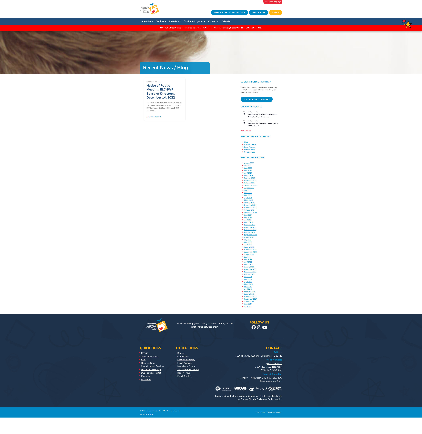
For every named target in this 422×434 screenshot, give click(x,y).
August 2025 (249, 188)
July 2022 (247, 257)
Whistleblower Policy (188, 369)
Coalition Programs (194, 21)
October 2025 (249, 183)
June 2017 (248, 304)
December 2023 (250, 227)
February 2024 (249, 225)
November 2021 (250, 272)
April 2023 (248, 245)
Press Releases (249, 147)
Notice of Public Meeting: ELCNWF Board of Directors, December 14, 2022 (160, 91)
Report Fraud (183, 372)
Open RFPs (182, 356)
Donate (275, 12)
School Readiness (150, 356)
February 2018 (249, 292)
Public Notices (249, 150)
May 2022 (248, 259)
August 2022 (249, 254)
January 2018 (249, 294)
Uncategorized (249, 152)
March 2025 (248, 200)
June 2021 (248, 277)
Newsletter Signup (186, 366)
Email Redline (184, 376)
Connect (212, 21)
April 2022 (248, 262)
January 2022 (249, 267)
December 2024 (250, 205)
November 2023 (250, 230)
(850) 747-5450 (269, 370)
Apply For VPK (259, 12)
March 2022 (248, 264)
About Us (146, 21)
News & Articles (250, 145)
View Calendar (246, 131)
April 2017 (248, 306)
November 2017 (250, 296)
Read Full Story (153, 117)
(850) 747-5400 (274, 363)
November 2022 (250, 249)
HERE (259, 28)
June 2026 (248, 168)
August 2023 (249, 237)
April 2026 (248, 173)
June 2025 (248, 193)
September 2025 (250, 185)
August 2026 (249, 163)
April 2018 (248, 289)
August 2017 (249, 301)
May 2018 (248, 287)
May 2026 (248, 170)
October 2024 (249, 210)
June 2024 (248, 215)
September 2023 (250, 235)
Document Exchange (151, 369)
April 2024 (248, 220)
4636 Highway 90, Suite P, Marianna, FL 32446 (258, 355)
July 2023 (247, 240)
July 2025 (247, 190)
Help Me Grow (148, 363)
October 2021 (249, 274)
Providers (174, 21)
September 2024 (250, 212)
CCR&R (144, 353)
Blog (246, 142)
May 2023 (248, 242)
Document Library (186, 359)
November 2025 (250, 180)
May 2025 (248, 195)
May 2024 (248, 217)
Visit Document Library (256, 99)
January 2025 (249, 203)
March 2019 (248, 284)
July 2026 (247, 165)
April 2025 (248, 198)
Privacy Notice (260, 412)
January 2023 (249, 247)
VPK (143, 359)
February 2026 (249, 178)
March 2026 (248, 175)
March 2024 (248, 222)
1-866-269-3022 (263, 366)
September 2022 (250, 252)
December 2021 (250, 269)
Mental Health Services (152, 366)
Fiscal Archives (184, 363)
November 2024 (250, 208)
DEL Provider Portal (151, 372)
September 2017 (250, 299)
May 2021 (248, 279)
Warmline (146, 379)
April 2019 (248, 282)
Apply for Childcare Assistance (229, 12)
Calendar (226, 21)
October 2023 (249, 232)
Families (160, 21)
